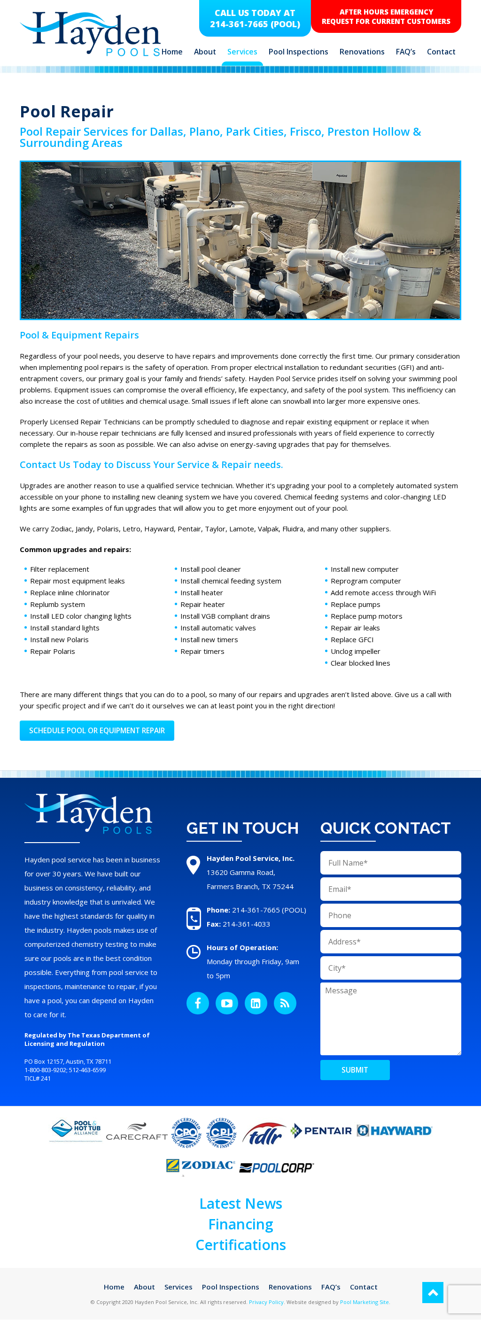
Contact (441, 51)
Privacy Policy (266, 1301)
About (205, 51)
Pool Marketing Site (364, 1301)
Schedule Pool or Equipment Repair (97, 731)
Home (172, 51)
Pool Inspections (298, 51)
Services (242, 51)
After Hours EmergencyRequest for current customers (386, 16)
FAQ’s (406, 51)
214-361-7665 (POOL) (255, 24)
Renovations (362, 51)
